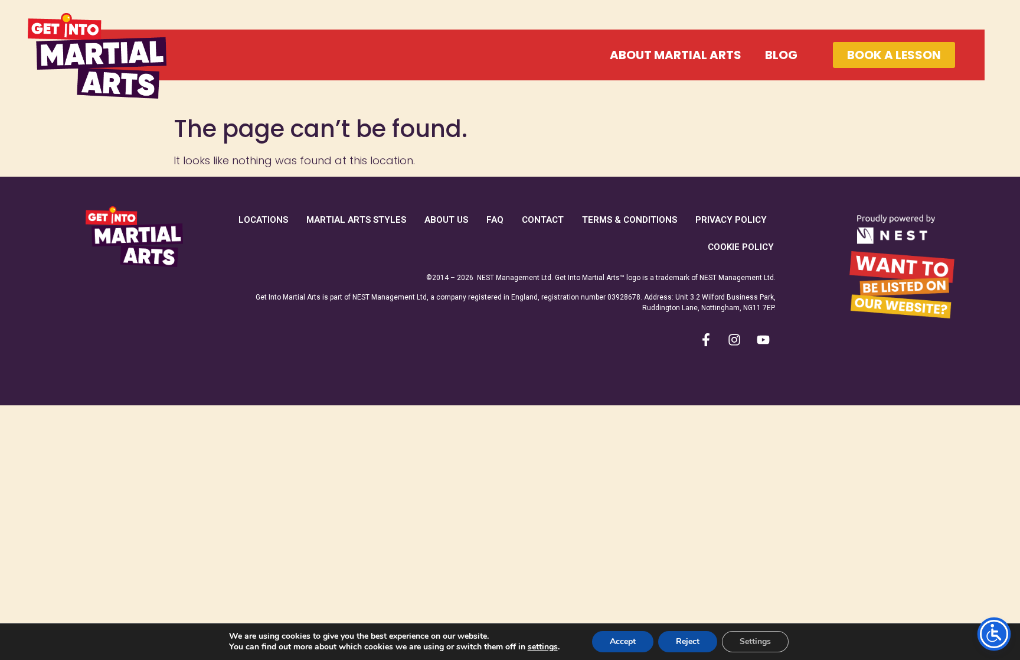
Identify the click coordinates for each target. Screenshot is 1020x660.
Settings (755, 641)
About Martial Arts (675, 55)
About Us (446, 219)
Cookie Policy (741, 247)
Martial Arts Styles (356, 219)
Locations (263, 219)
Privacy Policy (731, 219)
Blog (781, 55)
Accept (623, 641)
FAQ (495, 219)
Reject (687, 641)
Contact (543, 219)
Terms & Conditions (629, 219)
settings (543, 647)
